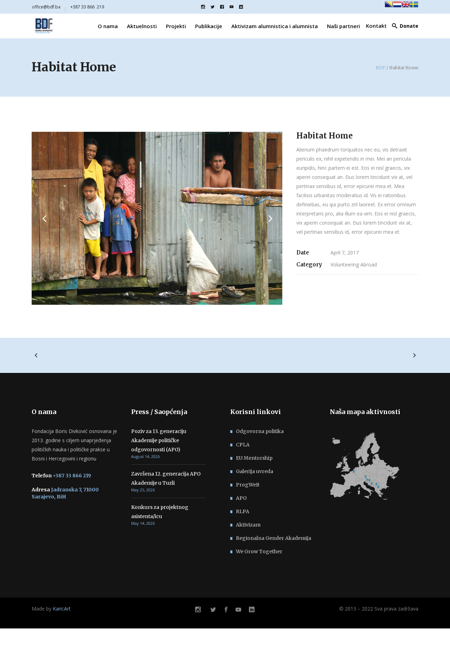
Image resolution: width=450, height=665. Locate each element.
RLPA (242, 511)
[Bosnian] (389, 7)
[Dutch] (397, 7)
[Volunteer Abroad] (157, 218)
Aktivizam (248, 525)
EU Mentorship (254, 458)
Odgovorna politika (260, 431)
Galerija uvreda (254, 471)
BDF (380, 68)
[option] (157, 218)
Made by (51, 608)
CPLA (243, 444)
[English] (405, 7)
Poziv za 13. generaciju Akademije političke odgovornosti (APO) (158, 440)
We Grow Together (259, 551)
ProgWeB (247, 485)
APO (241, 498)
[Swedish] (414, 7)
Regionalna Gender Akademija (273, 538)
